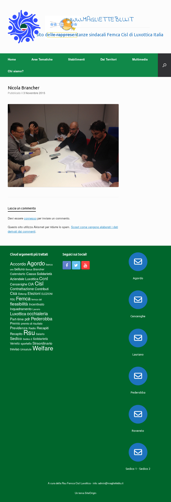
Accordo (18, 264)
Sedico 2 (27, 339)
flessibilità (19, 304)
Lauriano (138, 354)
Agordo (36, 263)
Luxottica (18, 313)
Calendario (17, 273)
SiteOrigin (90, 493)
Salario (40, 334)
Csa (13, 293)
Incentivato (36, 304)
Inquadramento (21, 308)
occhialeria (37, 313)
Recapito (16, 333)
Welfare (43, 347)
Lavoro (36, 309)
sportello (26, 343)
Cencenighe (18, 284)
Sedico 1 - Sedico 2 (138, 468)
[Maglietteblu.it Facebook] (67, 265)
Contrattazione (22, 288)
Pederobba (41, 318)
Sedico (16, 338)
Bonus (29, 269)
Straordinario (42, 343)
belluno (19, 269)
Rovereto (138, 430)
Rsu (29, 332)
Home (12, 59)
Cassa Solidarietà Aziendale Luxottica (31, 276)
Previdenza (19, 327)
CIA (31, 284)
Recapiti (43, 327)
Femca (23, 298)
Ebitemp (22, 293)
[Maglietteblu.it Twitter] (76, 265)
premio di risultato (32, 323)
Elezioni (34, 293)
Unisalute (26, 349)
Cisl (39, 283)
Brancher (38, 269)
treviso (14, 349)
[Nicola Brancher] (63, 186)
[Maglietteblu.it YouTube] (85, 265)
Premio (15, 323)
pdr (27, 318)
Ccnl (43, 278)
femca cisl (36, 299)
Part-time (17, 318)
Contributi (42, 288)
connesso (30, 218)
